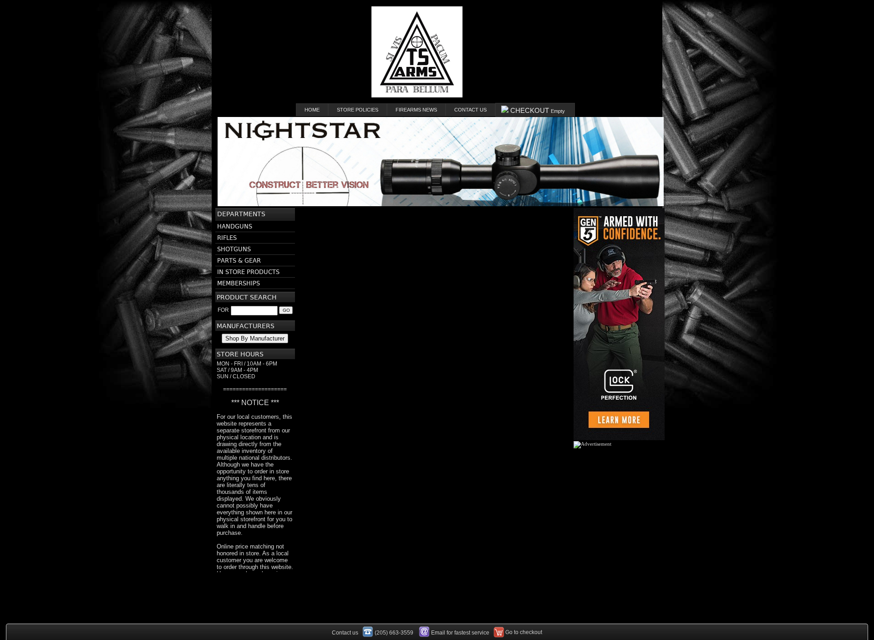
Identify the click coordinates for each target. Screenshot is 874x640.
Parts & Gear (239, 260)
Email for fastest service (460, 633)
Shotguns (234, 249)
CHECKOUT (536, 110)
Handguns (234, 226)
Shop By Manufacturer (255, 338)
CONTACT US (470, 109)
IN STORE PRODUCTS (248, 272)
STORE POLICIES (357, 109)
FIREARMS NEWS (416, 109)
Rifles (227, 237)
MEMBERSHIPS (238, 283)
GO (286, 310)
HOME (312, 109)
